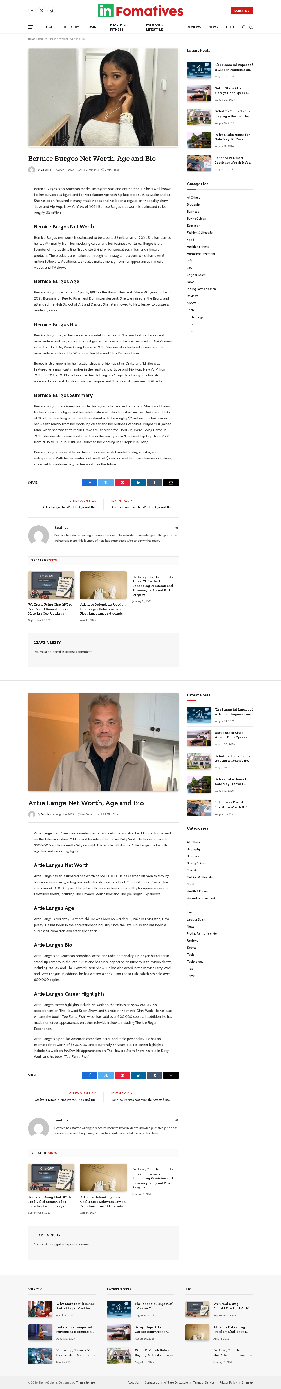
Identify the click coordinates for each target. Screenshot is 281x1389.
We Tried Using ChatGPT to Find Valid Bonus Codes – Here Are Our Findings (50, 608)
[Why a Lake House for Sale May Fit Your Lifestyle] (199, 140)
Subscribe (241, 10)
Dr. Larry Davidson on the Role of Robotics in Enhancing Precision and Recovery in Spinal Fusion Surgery (153, 586)
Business (94, 27)
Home (48, 27)
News (213, 27)
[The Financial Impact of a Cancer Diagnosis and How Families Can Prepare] (199, 70)
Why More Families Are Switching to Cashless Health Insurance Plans (75, 1306)
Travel (191, 331)
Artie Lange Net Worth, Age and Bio (69, 507)
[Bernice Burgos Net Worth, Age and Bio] (103, 97)
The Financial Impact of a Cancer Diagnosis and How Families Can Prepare (234, 67)
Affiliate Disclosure (176, 1382)
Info (190, 261)
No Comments (90, 169)
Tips (190, 324)
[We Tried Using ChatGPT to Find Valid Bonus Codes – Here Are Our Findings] (51, 585)
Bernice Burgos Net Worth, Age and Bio (140, 1100)
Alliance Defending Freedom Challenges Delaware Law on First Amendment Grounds (103, 608)
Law (189, 268)
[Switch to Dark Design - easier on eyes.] (244, 27)
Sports (191, 303)
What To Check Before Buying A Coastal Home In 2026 (234, 114)
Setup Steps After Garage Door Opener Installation (231, 90)
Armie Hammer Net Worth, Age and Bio (141, 507)
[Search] (251, 27)
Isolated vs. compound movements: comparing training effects (75, 1329)
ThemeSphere (85, 1382)
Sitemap (247, 1382)
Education (193, 226)
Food (190, 240)
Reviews (194, 27)
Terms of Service (203, 1382)
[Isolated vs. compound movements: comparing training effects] (40, 1332)
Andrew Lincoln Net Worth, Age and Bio (65, 1100)
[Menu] (30, 27)
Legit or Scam (196, 275)
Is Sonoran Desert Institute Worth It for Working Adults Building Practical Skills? (232, 160)
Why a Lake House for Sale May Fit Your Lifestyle (232, 137)
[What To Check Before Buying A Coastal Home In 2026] (199, 117)
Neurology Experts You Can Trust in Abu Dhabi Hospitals (75, 1353)
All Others (193, 197)
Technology (195, 317)
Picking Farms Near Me (202, 289)
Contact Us (152, 1382)
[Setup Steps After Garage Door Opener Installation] (199, 93)
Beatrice (46, 169)
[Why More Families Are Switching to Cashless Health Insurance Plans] (40, 1309)
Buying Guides (196, 219)
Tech (229, 27)
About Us (134, 1382)
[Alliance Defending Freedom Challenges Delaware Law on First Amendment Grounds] (103, 585)
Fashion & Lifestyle (154, 27)
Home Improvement (201, 254)
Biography (70, 27)
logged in (58, 652)
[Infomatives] (140, 10)
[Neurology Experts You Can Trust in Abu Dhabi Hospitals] (40, 1356)
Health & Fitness (118, 27)
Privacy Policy (228, 1382)
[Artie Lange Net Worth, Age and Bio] (103, 742)
